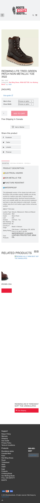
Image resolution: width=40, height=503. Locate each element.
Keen (3, 455)
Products (4, 471)
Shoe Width (7, 104)
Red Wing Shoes (14, 82)
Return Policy (6, 434)
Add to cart (19, 113)
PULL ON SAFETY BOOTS (8, 479)
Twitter (8, 142)
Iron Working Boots (8, 476)
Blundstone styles (7, 451)
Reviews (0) (27, 163)
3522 (10, 84)
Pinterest (8, 152)
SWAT (3, 467)
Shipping (4, 438)
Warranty (4, 436)
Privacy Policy (6, 443)
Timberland (5, 462)
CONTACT (33, 455)
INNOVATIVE (5, 497)
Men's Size (7, 101)
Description (5, 163)
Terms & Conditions (8, 445)
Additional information (16, 163)
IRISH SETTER (24, 82)
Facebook (8, 137)
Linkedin (8, 147)
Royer (3, 460)
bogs (3, 469)
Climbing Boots (6, 473)
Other (3, 464)
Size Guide (5, 440)
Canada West (6, 453)
